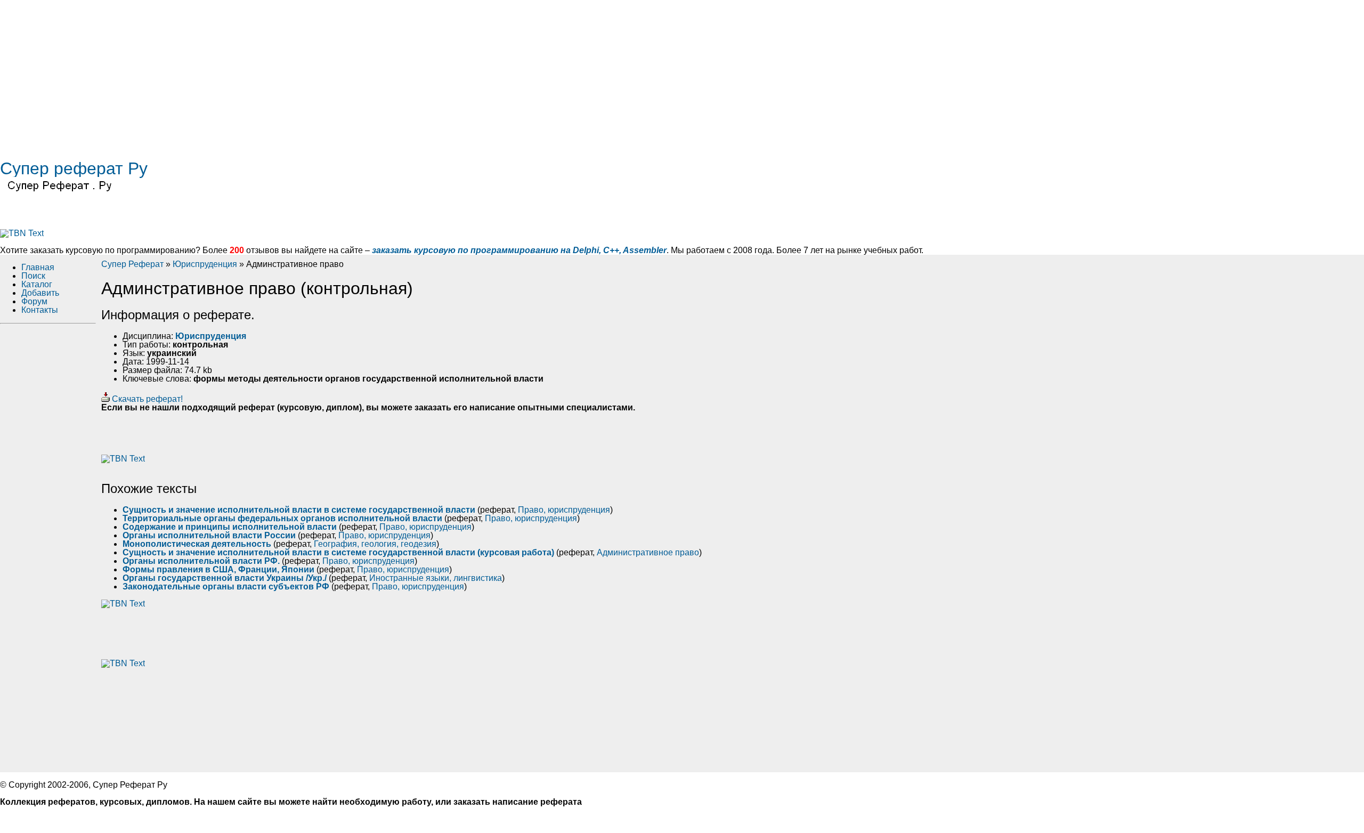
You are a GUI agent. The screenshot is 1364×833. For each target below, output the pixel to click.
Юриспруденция (205, 264)
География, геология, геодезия (375, 543)
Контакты (39, 309)
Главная (37, 267)
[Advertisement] (319, 74)
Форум (34, 301)
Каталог (36, 284)
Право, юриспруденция (564, 509)
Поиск (33, 275)
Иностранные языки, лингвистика (435, 578)
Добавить (40, 292)
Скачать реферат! (146, 398)
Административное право (648, 552)
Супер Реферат (132, 264)
